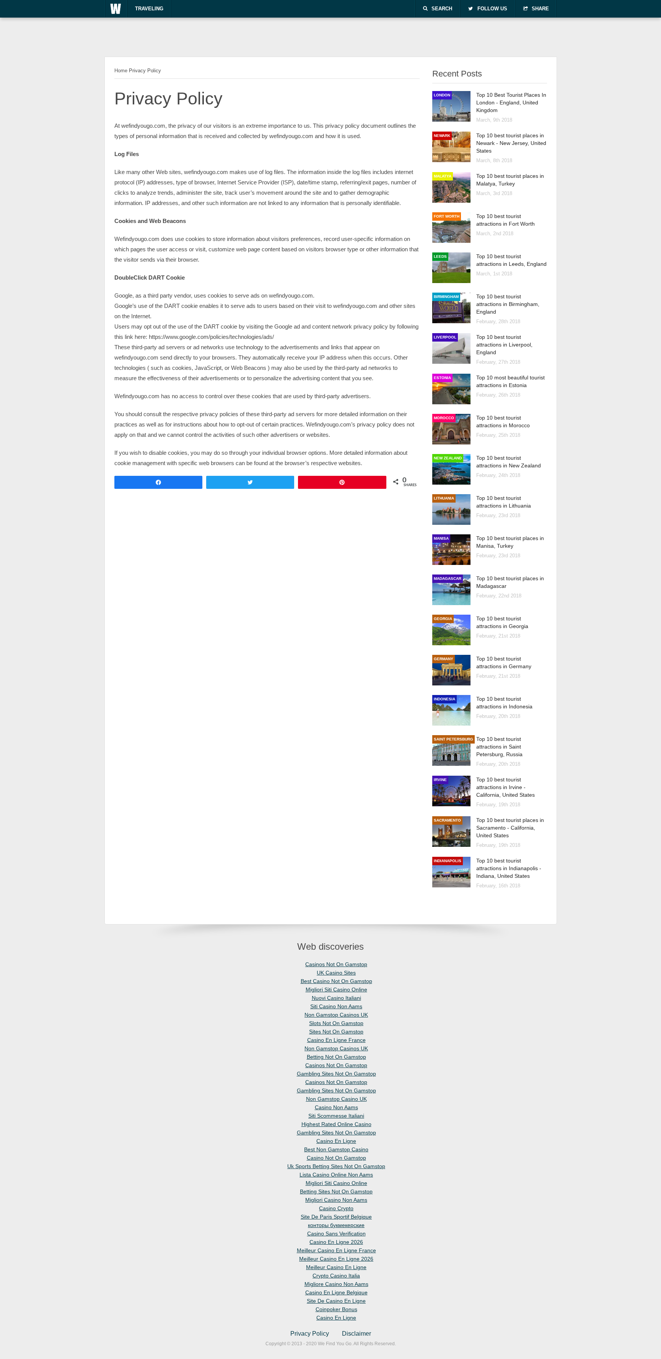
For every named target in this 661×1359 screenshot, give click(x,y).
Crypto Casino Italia (336, 1276)
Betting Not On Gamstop (336, 1057)
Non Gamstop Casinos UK (336, 1015)
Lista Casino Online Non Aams (336, 1175)
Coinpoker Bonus (336, 1309)
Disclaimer (356, 1333)
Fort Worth (446, 216)
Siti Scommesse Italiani (336, 1116)
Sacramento (447, 820)
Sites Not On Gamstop (336, 1032)
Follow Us (492, 8)
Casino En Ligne (336, 1141)
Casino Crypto (336, 1208)
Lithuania (444, 498)
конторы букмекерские (336, 1225)
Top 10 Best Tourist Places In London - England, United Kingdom (511, 102)
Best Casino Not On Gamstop (336, 981)
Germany (443, 659)
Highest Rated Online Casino (336, 1124)
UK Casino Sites (336, 973)
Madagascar (447, 578)
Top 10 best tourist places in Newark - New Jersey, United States (511, 143)
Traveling (149, 8)
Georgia (443, 619)
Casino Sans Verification (336, 1233)
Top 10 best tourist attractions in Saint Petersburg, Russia (499, 746)
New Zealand (448, 458)
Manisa (441, 538)
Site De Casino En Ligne (336, 1301)
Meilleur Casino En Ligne (336, 1267)
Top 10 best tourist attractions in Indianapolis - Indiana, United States (508, 868)
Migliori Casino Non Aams (336, 1200)
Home (120, 70)
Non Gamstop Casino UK (336, 1099)
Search (441, 8)
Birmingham (446, 297)
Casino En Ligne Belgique (336, 1292)
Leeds (440, 256)
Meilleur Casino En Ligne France (336, 1250)
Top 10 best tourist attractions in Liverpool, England (504, 344)
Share (540, 8)
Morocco (444, 418)
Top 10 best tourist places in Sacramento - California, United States (510, 827)
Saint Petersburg (453, 739)
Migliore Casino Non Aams (336, 1284)
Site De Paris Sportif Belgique (336, 1217)
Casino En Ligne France (336, 1040)
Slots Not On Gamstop (336, 1023)
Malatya (442, 176)
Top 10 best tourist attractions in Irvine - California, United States (505, 787)
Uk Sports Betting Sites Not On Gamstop (336, 1166)
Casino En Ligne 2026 (336, 1242)
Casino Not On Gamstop (336, 1158)
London (442, 95)
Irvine (440, 780)
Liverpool (445, 337)
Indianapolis (447, 861)
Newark (442, 135)
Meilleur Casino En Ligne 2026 (336, 1259)
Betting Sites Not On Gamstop (336, 1191)
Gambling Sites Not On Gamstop (336, 1074)
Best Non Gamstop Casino (336, 1149)
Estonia (442, 378)
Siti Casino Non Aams (336, 1006)
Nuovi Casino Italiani (336, 998)
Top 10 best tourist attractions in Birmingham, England (507, 304)
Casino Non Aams (336, 1107)
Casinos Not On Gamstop (336, 964)
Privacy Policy (309, 1333)
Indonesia (444, 699)
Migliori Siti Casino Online (336, 989)
